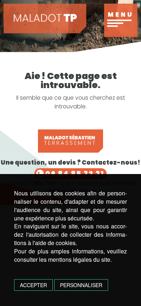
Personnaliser (81, 285)
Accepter (33, 285)
